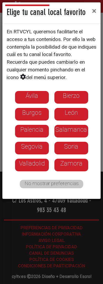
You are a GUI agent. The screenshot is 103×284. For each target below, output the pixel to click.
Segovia (32, 146)
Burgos (31, 112)
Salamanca (71, 129)
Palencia (31, 129)
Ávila (32, 95)
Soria (71, 146)
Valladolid (32, 163)
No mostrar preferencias (52, 183)
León (71, 112)
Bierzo (71, 95)
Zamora (71, 163)
